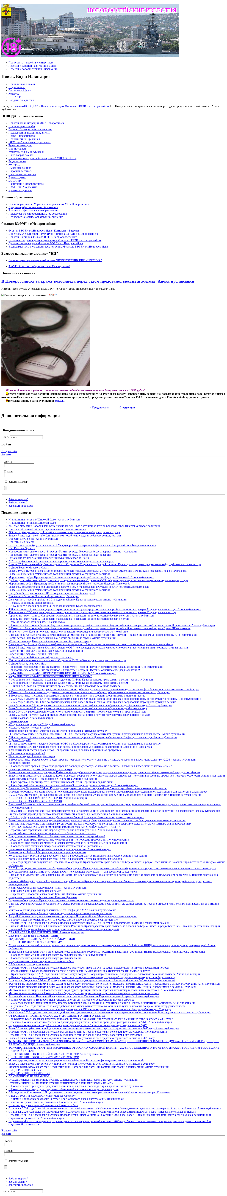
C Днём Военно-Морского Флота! (29, 567)
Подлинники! (17, 87)
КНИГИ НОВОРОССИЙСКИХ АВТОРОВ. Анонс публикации (48, 797)
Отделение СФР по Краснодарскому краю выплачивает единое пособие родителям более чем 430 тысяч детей (75, 1034)
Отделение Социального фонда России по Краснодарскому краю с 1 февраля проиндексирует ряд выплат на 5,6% (78, 1025)
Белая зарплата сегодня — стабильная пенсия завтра (40, 769)
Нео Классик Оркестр (22, 548)
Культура (14, 93)
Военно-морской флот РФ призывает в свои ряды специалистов (47, 852)
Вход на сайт (9, 451)
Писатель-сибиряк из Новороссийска (31, 602)
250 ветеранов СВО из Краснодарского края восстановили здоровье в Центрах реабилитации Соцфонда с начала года (80, 746)
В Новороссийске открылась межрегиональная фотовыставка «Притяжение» (55, 845)
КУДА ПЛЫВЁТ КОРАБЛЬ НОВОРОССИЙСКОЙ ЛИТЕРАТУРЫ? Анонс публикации (62, 673)
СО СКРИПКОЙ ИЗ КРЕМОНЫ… (30, 1076)
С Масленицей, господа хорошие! (29, 964)
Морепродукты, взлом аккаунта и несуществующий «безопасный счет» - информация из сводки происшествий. (76, 1060)
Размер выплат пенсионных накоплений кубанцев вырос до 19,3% (49, 557)
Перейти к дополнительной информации (33, 68)
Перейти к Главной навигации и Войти (33, 65)
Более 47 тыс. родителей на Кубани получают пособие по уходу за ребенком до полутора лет (65, 535)
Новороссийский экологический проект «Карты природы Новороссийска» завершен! (60, 554)
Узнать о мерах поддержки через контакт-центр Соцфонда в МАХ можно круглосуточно (62, 909)
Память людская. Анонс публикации (31, 717)
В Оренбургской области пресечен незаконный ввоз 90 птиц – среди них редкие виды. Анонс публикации (73, 785)
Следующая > (128, 407)
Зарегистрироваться (21, 505)
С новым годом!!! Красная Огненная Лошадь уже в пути (43, 1095)
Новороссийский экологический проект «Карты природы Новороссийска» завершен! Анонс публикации (73, 551)
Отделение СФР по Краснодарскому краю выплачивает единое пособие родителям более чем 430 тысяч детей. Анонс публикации (88, 1031)
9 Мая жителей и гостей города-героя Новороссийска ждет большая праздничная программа (65, 749)
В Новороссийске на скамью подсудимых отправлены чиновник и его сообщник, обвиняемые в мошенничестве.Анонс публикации (89, 692)
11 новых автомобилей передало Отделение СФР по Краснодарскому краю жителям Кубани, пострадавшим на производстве (84, 743)
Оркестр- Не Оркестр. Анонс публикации (34, 538)
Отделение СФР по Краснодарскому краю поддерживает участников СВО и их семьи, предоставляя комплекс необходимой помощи (89, 922)
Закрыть (6, 454)
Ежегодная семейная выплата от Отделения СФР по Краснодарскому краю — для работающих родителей (73, 871)
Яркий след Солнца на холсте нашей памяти (35, 890)
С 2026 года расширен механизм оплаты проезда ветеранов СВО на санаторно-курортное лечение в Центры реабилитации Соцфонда (90, 1009)
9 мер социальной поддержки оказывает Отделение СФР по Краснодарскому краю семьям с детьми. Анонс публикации (81, 679)
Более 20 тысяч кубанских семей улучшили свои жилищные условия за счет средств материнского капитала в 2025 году (82, 1038)
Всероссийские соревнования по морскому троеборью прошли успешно (52, 833)
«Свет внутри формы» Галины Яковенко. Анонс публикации (46, 650)
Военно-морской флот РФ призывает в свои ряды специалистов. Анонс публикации (60, 849)
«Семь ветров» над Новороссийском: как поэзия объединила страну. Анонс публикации (62, 637)
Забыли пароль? (18, 499)
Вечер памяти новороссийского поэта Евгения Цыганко (43, 897)
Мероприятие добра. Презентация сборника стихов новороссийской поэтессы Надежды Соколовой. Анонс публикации (81, 577)
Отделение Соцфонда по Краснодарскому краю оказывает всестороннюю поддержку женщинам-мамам (71, 900)
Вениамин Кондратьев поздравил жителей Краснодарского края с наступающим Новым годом (66, 1098)
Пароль (8, 471)
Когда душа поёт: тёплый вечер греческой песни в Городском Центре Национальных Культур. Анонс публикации (78, 855)
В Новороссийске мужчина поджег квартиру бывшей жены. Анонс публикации (57, 954)
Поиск (5, 436)
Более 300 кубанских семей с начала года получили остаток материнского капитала (59, 573)
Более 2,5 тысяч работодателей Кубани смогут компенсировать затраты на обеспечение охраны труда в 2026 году (77, 711)
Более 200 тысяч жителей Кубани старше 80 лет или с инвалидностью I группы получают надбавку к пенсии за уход (79, 714)
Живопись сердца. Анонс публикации (32, 756)
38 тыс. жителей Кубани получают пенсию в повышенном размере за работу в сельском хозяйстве (68, 631)
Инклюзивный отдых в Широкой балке (32, 522)
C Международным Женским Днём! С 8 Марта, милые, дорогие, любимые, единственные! (63, 919)
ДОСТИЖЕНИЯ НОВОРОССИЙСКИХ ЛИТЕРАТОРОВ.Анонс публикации (56, 1054)
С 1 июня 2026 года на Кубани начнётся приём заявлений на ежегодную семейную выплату (64, 685)
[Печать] (52, 295)
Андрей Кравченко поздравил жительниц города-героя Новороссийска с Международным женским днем (73, 916)
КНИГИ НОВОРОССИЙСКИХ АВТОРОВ (35, 801)
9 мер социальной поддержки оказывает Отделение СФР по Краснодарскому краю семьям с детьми (69, 682)
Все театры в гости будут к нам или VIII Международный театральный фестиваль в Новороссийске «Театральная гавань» (82, 545)
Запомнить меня (18, 481)
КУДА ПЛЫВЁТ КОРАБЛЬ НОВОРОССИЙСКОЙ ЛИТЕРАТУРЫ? (50, 676)
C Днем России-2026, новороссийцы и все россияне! (41, 657)
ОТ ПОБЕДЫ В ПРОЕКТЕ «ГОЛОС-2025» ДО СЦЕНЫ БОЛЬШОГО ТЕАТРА (57, 1015)
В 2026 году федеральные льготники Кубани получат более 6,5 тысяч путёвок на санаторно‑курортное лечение (76, 817)
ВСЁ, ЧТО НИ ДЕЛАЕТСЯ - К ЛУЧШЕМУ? (36, 941)
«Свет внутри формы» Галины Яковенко (33, 653)
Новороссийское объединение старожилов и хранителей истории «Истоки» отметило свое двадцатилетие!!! (74, 669)
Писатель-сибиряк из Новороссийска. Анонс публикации (44, 596)
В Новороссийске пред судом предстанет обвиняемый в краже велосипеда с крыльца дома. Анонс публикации (76, 1086)
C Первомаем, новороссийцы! (27, 753)
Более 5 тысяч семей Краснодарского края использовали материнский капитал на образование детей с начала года (78, 708)
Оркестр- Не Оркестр (21, 541)
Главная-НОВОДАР (26, 106)
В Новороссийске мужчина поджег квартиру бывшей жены (45, 958)
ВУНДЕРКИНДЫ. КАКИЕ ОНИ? (29, 1073)
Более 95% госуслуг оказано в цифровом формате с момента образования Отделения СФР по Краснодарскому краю (79, 586)
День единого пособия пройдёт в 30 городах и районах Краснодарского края (55, 605)
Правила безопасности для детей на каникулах (37, 621)
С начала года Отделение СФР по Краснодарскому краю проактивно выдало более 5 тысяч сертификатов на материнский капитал (88, 788)
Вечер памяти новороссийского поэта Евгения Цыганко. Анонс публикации (55, 893)
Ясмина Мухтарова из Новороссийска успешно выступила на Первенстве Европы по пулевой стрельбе (71, 999)
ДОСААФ (15, 96)
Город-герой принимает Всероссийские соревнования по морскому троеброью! (57, 836)
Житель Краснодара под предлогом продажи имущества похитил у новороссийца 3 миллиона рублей (70, 813)
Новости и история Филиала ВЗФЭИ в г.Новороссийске (75, 106)
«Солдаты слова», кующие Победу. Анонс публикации (42, 724)
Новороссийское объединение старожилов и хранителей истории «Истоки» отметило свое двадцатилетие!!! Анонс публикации (86, 666)
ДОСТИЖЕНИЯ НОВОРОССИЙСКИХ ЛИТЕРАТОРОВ (44, 1057)
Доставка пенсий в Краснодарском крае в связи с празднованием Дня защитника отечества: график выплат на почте (79, 970)
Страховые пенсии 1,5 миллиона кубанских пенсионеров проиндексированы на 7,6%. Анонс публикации (73, 1079)
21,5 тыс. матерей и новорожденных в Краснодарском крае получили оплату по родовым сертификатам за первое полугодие (84, 525)
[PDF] (49, 295)
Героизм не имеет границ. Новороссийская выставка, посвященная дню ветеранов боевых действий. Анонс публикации (82, 615)
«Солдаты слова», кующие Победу (30, 727)
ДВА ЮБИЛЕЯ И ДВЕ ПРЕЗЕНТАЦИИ (33, 935)
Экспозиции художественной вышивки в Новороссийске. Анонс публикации (56, 1102)
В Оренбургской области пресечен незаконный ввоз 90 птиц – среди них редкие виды (61, 781)
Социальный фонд (20, 90)
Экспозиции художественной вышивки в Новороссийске (43, 1105)
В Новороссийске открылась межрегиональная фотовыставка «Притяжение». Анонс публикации (68, 842)
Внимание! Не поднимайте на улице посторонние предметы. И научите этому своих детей (64, 929)
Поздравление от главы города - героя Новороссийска (41, 961)
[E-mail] (55, 295)
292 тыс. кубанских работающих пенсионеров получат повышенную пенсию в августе (61, 561)
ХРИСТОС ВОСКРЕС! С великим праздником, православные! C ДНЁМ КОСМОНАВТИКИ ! (66, 826)
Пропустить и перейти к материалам (31, 62)
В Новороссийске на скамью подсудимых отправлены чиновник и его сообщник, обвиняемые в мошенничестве (77, 695)
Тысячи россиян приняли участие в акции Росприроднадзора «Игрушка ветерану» (59, 730)
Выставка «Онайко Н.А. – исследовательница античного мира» (47, 529)
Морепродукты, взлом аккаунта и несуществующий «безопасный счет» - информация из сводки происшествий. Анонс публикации (89, 1066)
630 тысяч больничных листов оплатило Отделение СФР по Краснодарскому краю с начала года (67, 660)
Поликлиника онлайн (22, 84)
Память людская (18, 721)
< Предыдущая (99, 407)
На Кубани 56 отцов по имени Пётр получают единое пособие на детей (52, 593)
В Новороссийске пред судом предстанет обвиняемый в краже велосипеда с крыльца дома (63, 1089)
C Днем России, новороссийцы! (28, 663)
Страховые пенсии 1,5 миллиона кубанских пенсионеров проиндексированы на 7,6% (61, 1082)
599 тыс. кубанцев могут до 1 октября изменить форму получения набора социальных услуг (64, 532)
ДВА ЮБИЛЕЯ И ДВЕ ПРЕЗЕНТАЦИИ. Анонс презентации (46, 932)
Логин (8, 461)
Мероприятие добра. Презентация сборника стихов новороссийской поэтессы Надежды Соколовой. (69, 583)
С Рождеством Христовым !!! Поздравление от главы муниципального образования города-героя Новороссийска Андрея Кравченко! (89, 1092)
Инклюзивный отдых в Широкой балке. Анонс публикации (45, 519)
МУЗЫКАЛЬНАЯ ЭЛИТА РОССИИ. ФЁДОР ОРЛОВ (42, 938)
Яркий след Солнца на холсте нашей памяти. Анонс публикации (48, 887)
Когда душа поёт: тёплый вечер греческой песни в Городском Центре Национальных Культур (65, 858)
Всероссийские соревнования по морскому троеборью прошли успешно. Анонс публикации (65, 829)
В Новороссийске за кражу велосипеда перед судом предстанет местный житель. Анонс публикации (97, 281)
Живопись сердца (19, 762)
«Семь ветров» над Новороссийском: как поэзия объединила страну (50, 641)
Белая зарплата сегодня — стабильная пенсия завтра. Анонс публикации (53, 778)
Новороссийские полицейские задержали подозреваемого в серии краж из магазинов (60, 913)
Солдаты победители (21, 100)
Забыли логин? (18, 502)
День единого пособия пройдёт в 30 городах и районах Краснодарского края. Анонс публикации (68, 599)
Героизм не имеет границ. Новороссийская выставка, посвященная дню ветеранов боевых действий (69, 618)
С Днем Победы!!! (20, 740)
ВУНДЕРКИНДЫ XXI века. (26, 1070)
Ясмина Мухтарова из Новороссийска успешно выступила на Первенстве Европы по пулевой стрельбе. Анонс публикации (84, 996)
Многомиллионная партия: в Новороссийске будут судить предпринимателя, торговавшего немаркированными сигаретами (84, 993)
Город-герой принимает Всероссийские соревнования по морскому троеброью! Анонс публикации (69, 839)
